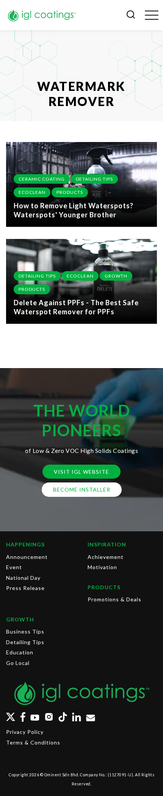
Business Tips (25, 631)
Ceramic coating (42, 179)
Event (14, 567)
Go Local (18, 663)
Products (69, 192)
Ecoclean (32, 192)
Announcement (27, 557)
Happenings (25, 544)
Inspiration (107, 544)
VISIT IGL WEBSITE (81, 471)
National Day (23, 577)
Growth (116, 276)
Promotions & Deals (114, 599)
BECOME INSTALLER (81, 489)
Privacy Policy (25, 732)
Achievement (106, 557)
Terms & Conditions (33, 742)
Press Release (25, 588)
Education (19, 652)
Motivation (102, 567)
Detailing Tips (94, 179)
